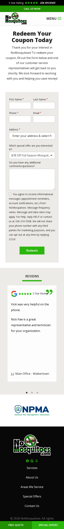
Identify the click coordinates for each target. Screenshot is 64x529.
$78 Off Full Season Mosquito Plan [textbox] (32, 155)
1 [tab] (26, 393)
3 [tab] (37, 393)
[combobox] (32, 155)
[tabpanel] (32, 333)
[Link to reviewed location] (32, 294)
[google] (32, 460)
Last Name (39, 99)
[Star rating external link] (32, 3)
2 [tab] (32, 393)
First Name (15, 99)
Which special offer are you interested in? (30, 147)
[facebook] (27, 460)
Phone (13, 113)
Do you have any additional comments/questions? (25, 164)
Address (13, 129)
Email (36, 113)
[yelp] (36, 460)
